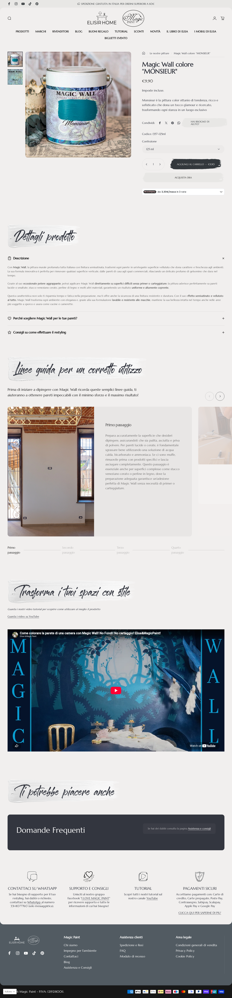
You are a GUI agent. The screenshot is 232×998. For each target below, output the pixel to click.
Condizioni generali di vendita (196, 945)
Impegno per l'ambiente (80, 950)
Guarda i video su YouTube (23, 616)
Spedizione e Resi (131, 945)
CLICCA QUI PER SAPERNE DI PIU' (199, 913)
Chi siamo (70, 945)
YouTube (152, 898)
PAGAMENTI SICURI (200, 888)
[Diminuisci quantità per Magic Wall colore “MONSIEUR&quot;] (145, 164)
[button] (10, 991)
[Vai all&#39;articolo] (15, 59)
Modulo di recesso (132, 956)
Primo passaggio (14, 550)
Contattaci (71, 956)
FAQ (122, 950)
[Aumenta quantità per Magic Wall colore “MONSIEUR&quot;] (160, 164)
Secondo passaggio (68, 550)
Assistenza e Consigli (78, 967)
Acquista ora (183, 177)
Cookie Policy (185, 956)
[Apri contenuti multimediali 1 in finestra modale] (78, 105)
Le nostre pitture (159, 53)
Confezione (149, 141)
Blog (67, 962)
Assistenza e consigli (199, 828)
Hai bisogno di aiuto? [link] (200, 122)
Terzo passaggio (123, 550)
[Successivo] (123, 110)
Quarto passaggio (177, 550)
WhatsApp (34, 902)
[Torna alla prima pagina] (143, 53)
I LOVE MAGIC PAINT (95, 898)
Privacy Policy (185, 950)
